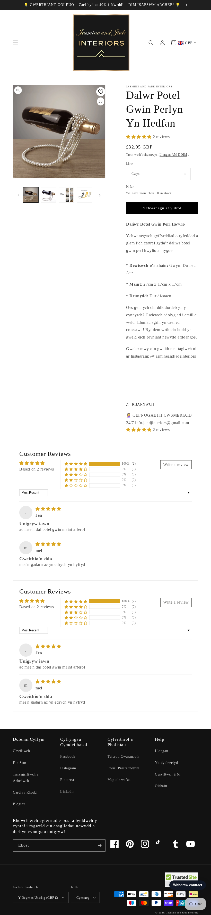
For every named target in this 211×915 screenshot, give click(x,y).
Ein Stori (20, 763)
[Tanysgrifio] (99, 845)
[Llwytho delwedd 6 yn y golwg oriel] (84, 195)
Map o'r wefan (119, 780)
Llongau (161, 751)
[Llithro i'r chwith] (18, 195)
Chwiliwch (21, 751)
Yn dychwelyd (166, 763)
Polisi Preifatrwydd (123, 768)
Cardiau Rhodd (25, 792)
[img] (48, 509)
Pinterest (67, 780)
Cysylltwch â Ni (168, 774)
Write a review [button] (176, 464)
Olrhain (161, 786)
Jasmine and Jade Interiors (182, 912)
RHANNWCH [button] (143, 404)
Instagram (68, 768)
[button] (15, 42)
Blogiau (19, 804)
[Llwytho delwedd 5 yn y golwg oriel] (66, 195)
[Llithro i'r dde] (100, 195)
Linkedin (67, 792)
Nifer (130, 186)
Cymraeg (83, 898)
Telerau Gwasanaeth (123, 757)
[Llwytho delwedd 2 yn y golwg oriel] (48, 195)
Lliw (129, 164)
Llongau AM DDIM (173, 154)
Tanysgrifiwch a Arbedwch (26, 777)
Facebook (67, 757)
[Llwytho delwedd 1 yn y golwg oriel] (30, 195)
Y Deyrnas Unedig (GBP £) (38, 898)
